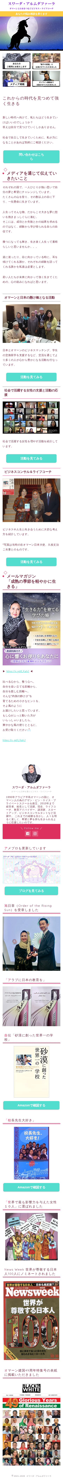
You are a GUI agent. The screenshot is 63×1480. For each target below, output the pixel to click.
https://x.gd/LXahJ (17, 671)
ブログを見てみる (31, 891)
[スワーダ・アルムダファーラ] (31, 8)
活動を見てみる (31, 377)
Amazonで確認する (32, 1105)
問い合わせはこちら (31, 157)
